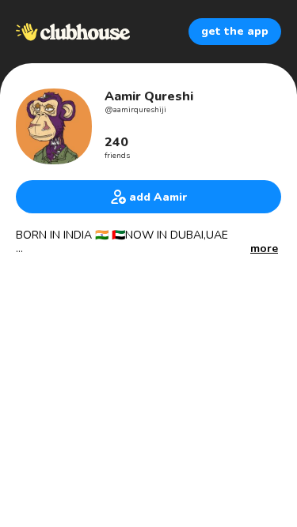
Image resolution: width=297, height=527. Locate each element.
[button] (264, 249)
